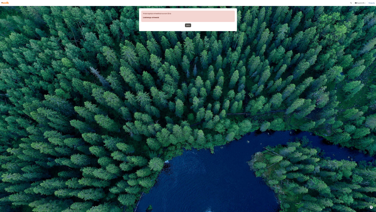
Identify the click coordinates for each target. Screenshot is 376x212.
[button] (351, 3)
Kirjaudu (372, 3)
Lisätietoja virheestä (151, 17)
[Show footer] (371, 207)
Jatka (188, 25)
